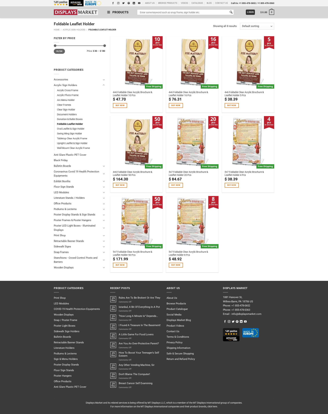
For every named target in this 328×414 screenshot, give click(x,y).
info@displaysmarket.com (246, 313)
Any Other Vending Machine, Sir (136, 365)
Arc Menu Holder (66, 100)
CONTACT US (221, 3)
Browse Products (176, 303)
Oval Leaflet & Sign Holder (70, 128)
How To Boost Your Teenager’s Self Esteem (139, 354)
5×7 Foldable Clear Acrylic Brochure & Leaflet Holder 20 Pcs (188, 173)
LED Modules (61, 192)
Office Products (62, 203)
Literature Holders (64, 347)
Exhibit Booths (62, 181)
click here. (212, 406)
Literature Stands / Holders (69, 197)
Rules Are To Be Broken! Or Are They (139, 297)
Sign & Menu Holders (66, 359)
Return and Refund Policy (181, 359)
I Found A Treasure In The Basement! (140, 325)
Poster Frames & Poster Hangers (72, 220)
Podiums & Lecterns (65, 209)
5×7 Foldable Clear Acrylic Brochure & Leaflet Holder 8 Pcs (188, 253)
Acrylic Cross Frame (67, 90)
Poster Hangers (63, 375)
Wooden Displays (64, 267)
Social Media (174, 314)
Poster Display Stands (66, 364)
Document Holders (67, 114)
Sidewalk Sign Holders (66, 331)
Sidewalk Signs (62, 246)
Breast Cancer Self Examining (135, 383)
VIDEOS (184, 3)
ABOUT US (150, 3)
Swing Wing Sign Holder (69, 133)
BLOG (209, 3)
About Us (172, 297)
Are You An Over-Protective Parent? (139, 343)
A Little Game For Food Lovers (136, 334)
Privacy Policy (174, 342)
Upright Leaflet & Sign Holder (72, 143)
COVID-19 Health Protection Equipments (77, 309)
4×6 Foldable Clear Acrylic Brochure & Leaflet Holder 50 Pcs (132, 173)
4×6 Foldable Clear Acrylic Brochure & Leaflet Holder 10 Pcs (132, 94)
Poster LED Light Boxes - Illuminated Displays (74, 227)
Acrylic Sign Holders (74, 30)
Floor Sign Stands (64, 186)
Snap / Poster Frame (65, 320)
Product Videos (175, 325)
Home (57, 30)
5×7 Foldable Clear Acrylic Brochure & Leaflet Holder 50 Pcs (132, 253)
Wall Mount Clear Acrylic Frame (73, 148)
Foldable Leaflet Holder (70, 124)
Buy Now (120, 105)
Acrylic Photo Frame (67, 95)
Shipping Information (178, 347)
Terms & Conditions (178, 336)
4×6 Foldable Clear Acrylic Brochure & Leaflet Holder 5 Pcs (244, 94)
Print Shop (60, 235)
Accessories (61, 79)
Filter (59, 51)
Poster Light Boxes (64, 325)
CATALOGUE (197, 3)
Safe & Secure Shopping (180, 353)
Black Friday (61, 160)
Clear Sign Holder (66, 109)
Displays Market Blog (179, 320)
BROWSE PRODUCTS (167, 3)
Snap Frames (61, 252)
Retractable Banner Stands (69, 241)
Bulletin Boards (62, 165)
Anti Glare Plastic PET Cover (70, 154)
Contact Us (173, 331)
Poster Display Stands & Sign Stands (74, 214)
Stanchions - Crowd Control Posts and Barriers (75, 260)
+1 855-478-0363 (266, 3)
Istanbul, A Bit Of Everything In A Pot (139, 306)
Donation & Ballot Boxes (70, 119)
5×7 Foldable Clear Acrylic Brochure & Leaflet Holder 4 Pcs (244, 173)
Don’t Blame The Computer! (134, 374)
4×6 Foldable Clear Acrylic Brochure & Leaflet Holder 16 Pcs (188, 94)
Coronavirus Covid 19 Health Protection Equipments (76, 173)
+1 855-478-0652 (247, 3)
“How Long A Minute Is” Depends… (138, 316)
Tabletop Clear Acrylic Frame (72, 138)
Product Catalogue (177, 309)
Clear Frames (64, 104)
